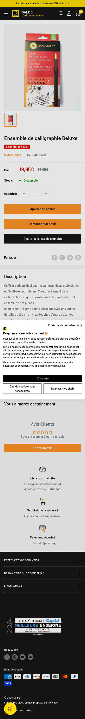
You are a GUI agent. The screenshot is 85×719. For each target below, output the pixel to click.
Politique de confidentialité (65, 325)
